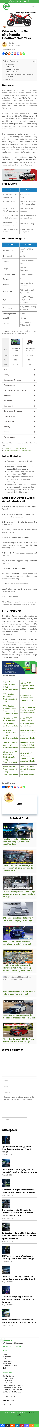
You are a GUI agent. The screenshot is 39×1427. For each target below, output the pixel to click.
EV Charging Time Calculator (12, 1390)
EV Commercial (8, 1361)
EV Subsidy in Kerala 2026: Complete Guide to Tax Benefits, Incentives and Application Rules (19, 1236)
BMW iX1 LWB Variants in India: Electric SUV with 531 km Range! (17, 942)
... (19, 808)
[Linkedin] (12, 53)
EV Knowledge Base (10, 1366)
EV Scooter (7, 1357)
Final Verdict (9, 79)
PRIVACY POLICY (9, 1396)
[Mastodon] (18, 53)
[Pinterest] (15, 53)
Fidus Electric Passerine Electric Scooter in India (27, 698)
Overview (11, 64)
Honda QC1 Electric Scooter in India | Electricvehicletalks (28, 745)
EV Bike (5, 1359)
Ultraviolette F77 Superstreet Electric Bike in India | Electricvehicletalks (10, 757)
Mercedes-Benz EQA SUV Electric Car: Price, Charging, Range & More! (19, 1016)
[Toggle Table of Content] (32, 61)
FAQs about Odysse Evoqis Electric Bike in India (21, 75)
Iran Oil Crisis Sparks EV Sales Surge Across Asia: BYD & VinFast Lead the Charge (19, 894)
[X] (6, 53)
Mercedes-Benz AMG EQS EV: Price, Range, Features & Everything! (18, 1040)
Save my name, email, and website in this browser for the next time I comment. (19, 1098)
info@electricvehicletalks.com (13, 1343)
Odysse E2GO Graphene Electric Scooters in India (27, 686)
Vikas (13, 43)
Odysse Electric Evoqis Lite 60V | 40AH (17, 451)
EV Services (7, 1363)
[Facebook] (3, 53)
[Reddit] (9, 53)
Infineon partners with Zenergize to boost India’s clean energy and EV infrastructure (18, 868)
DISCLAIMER (7, 1405)
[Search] (30, 1119)
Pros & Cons (12, 67)
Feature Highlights (14, 69)
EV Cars (5, 1354)
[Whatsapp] (23, 53)
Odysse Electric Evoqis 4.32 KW (15, 448)
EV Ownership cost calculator (13, 1385)
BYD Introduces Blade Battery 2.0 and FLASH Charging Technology (18, 919)
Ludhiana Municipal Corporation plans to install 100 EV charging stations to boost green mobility (17, 968)
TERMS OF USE (8, 1401)
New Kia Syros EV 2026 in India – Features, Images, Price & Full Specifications (17, 841)
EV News (6, 1368)
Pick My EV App (8, 1383)
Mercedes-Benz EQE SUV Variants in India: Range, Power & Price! (19, 992)
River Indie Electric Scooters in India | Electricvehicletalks (27, 710)
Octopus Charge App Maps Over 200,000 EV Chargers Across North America (18, 1299)
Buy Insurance (7, 1381)
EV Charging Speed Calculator (13, 1387)
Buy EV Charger (8, 1376)
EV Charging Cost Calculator (12, 1392)
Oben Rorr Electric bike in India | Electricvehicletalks (10, 745)
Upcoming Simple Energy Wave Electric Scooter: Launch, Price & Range (16, 1149)
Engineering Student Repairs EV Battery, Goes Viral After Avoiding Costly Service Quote (17, 1213)
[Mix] (21, 53)
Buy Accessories (8, 1378)
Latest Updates (13, 72)
